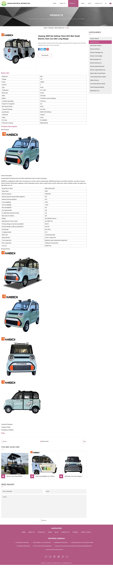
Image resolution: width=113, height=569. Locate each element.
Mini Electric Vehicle (95, 45)
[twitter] (54, 556)
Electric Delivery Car (96, 63)
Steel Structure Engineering (43, 546)
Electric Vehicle (94, 38)
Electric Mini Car (59, 28)
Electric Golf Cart (95, 49)
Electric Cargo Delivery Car (97, 69)
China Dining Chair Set (22, 542)
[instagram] (62, 556)
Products (72, 3)
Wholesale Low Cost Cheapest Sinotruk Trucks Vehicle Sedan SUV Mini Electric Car (74, 477)
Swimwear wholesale (61, 542)
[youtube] (58, 556)
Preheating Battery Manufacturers (82, 542)
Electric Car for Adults (96, 56)
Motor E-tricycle (94, 80)
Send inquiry (45, 55)
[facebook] (46, 556)
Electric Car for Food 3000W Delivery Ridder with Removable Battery (15, 477)
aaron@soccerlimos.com (67, 563)
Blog (89, 3)
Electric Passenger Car (96, 52)
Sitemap (75, 532)
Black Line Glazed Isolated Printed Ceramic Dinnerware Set (74, 546)
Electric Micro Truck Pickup (97, 73)
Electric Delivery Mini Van (97, 66)
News (82, 3)
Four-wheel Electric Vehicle (97, 83)
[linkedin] (50, 556)
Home (54, 3)
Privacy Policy (86, 532)
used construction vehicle (54, 549)
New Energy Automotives (97, 87)
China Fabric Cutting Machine (42, 542)
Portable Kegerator (23, 546)
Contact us (98, 3)
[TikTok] (67, 556)
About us (62, 3)
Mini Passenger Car (95, 59)
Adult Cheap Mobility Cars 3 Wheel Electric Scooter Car (45, 477)
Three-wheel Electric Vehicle (98, 76)
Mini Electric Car (94, 90)
